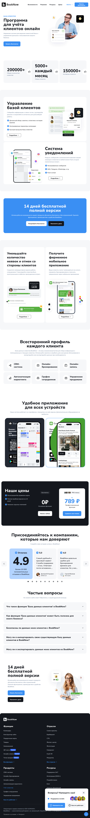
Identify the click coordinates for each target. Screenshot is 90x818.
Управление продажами (12, 795)
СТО (48, 738)
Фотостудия (51, 746)
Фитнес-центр (51, 742)
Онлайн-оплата (11, 754)
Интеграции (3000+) (53, 776)
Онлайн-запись (9, 780)
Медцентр (50, 758)
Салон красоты (52, 731)
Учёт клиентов (8, 788)
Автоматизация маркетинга (13, 784)
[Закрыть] (86, 814)
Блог (48, 784)
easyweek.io (66, 811)
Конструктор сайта (10, 734)
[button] (14, 135)
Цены (60, 5)
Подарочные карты (10, 738)
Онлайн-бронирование (11, 776)
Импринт (21, 814)
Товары (6, 742)
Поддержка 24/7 (52, 772)
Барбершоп (51, 734)
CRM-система (8, 772)
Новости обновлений (54, 788)
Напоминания (8, 746)
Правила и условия (10, 814)
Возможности (33, 5)
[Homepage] (10, 5)
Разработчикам (52, 780)
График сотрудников (11, 791)
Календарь (7, 731)
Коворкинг (50, 750)
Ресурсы (52, 5)
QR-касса (9, 750)
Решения (43, 5)
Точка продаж (11, 758)
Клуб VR (49, 754)
